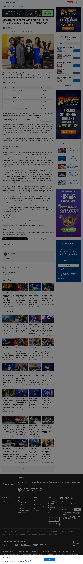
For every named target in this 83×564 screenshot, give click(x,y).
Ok (49, 559)
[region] (41, 559)
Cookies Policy (25, 561)
